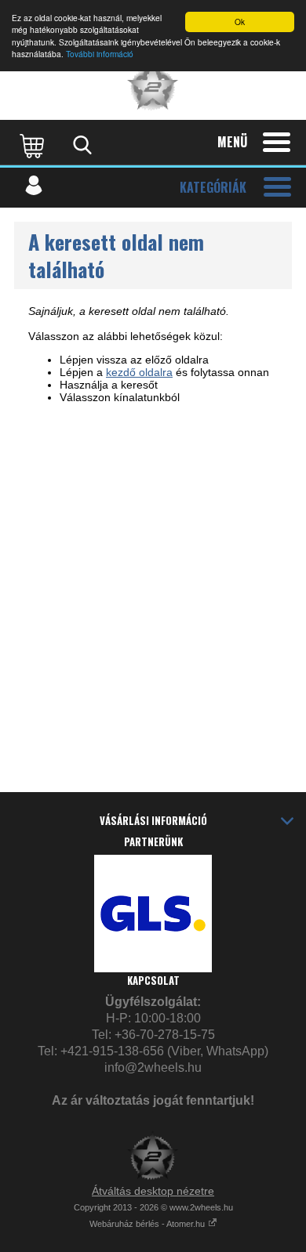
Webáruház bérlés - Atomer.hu (148, 1223)
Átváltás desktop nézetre (153, 1191)
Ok (240, 21)
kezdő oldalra (139, 372)
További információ (99, 54)
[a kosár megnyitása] (33, 145)
